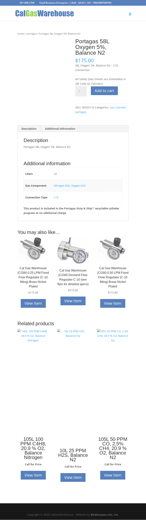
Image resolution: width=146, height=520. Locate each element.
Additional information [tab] (60, 128)
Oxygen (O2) (78, 185)
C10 (56, 197)
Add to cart (104, 90)
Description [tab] (28, 128)
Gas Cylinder (118, 107)
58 (55, 174)
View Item (33, 303)
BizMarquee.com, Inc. (105, 514)
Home (21, 33)
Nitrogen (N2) (62, 185)
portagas (32, 33)
